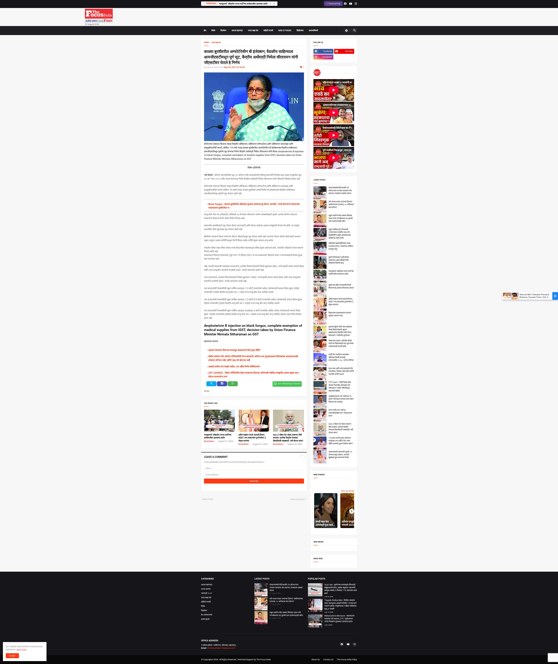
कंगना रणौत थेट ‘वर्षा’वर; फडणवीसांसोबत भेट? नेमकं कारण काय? (340, 413)
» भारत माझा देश (215, 42)
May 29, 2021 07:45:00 (234, 67)
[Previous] (270, 3)
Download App (334, 3)
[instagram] (356, 3)
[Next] (274, 3)
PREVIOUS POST (297, 499)
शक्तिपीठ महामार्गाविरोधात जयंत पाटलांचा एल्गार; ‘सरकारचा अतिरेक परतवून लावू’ (341, 246)
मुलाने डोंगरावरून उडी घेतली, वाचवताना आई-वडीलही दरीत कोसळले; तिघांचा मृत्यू (249, 3)
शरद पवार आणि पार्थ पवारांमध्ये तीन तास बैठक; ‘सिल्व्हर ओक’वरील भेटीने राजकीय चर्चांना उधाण (341, 371)
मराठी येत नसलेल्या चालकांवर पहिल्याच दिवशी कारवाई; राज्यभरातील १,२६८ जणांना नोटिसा (341, 357)
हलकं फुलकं (205, 619)
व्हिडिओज (300, 30)
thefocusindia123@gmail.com (221, 648)
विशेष (213, 30)
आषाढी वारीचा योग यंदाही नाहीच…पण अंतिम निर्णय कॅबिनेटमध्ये (234, 366)
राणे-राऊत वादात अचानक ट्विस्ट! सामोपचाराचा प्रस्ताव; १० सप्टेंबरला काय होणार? (341, 204)
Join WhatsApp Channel (289, 383)
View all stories (347, 491)
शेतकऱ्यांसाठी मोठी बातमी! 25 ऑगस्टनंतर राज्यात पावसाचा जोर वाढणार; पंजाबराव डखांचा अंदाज (340, 190)
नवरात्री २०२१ (206, 593)
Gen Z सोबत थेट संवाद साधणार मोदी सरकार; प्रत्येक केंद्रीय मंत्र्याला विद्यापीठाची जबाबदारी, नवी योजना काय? (288, 438)
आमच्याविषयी (313, 30)
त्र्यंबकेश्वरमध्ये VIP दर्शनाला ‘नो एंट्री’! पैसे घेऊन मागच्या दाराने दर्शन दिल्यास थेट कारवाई (341, 399)
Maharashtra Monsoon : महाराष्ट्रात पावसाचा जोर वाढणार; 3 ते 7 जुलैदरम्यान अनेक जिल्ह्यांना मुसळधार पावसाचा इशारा (339, 619)
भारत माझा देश (253, 30)
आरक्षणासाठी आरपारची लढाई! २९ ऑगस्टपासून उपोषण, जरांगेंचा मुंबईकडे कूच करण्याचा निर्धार (340, 455)
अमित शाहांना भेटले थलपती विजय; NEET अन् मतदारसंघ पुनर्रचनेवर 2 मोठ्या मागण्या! (252, 438)
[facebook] (345, 3)
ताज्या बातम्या (206, 589)
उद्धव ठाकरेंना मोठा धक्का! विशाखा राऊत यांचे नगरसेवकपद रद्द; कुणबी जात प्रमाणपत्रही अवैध (341, 218)
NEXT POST (208, 499)
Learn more (21, 649)
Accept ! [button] (12, 656)
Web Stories (284, 30)
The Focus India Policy (347, 659)
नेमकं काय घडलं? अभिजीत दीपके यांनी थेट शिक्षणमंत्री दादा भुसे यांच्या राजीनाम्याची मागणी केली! (341, 343)
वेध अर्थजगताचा (206, 615)
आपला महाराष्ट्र (237, 30)
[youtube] (350, 3)
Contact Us (328, 659)
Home (206, 42)
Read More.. (209, 441)
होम (205, 30)
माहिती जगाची (268, 30)
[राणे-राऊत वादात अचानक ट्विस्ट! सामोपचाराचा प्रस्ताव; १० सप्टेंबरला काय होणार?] (261, 604)
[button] (347, 30)
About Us (315, 659)
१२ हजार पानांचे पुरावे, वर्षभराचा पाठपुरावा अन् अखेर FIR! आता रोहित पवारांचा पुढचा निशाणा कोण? (341, 441)
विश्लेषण (223, 30)
